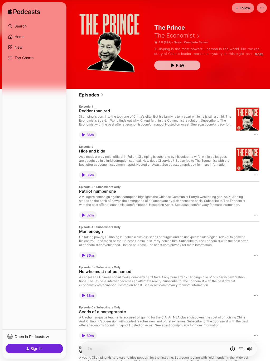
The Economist (174, 35)
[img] (24, 12)
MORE (259, 54)
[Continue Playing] (241, 349)
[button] (34, 26)
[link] (91, 95)
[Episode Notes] (232, 349)
